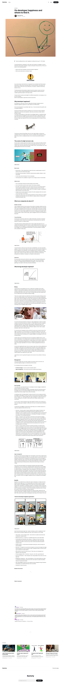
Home (9, 2)
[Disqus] (30, 594)
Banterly (4, 2)
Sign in (51, 2)
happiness (16, 8)
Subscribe (56, 2)
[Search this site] (48, 2)
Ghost (58, 668)
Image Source (16, 164)
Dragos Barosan (20, 15)
